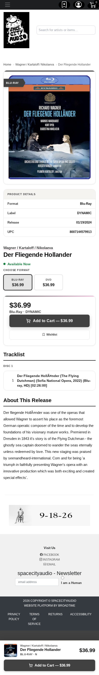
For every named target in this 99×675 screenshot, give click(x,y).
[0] (93, 5)
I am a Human (71, 583)
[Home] (16, 30)
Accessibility (81, 614)
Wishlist (51, 334)
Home (7, 64)
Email (51, 564)
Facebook (51, 554)
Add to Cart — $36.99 (53, 321)
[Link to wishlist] (64, 5)
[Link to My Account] (78, 5)
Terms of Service (34, 619)
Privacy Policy (14, 617)
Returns (55, 614)
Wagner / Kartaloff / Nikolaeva (34, 64)
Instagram (51, 559)
